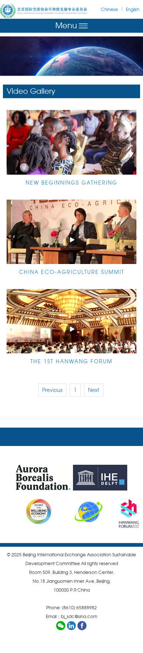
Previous (52, 390)
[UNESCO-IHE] (100, 477)
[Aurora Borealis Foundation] (43, 477)
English (132, 9)
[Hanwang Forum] (129, 511)
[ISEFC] (88, 511)
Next (93, 390)
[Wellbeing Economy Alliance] (31, 511)
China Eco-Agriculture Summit (71, 272)
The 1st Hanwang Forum (71, 361)
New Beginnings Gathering (71, 183)
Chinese (109, 9)
